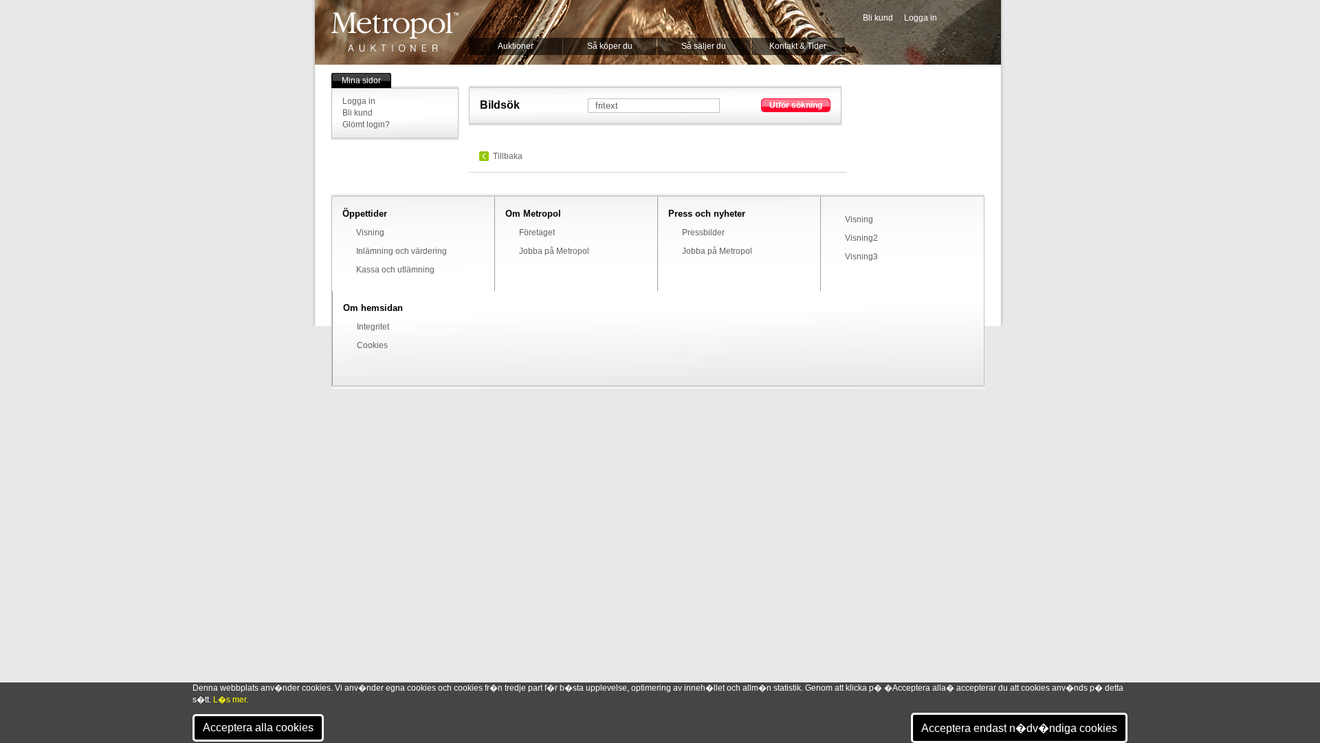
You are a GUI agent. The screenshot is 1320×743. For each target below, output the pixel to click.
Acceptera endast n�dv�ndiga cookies (1019, 728)
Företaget (537, 232)
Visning (370, 232)
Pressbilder (703, 232)
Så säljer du (703, 46)
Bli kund (878, 18)
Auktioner (516, 46)
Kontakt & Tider (797, 46)
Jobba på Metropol (554, 251)
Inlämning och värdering (401, 251)
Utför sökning (795, 105)
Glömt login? (366, 124)
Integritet (373, 327)
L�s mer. (230, 699)
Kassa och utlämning (395, 269)
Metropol (395, 32)
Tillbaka (507, 156)
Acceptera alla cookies (258, 727)
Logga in (920, 18)
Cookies (372, 345)
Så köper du (609, 46)
